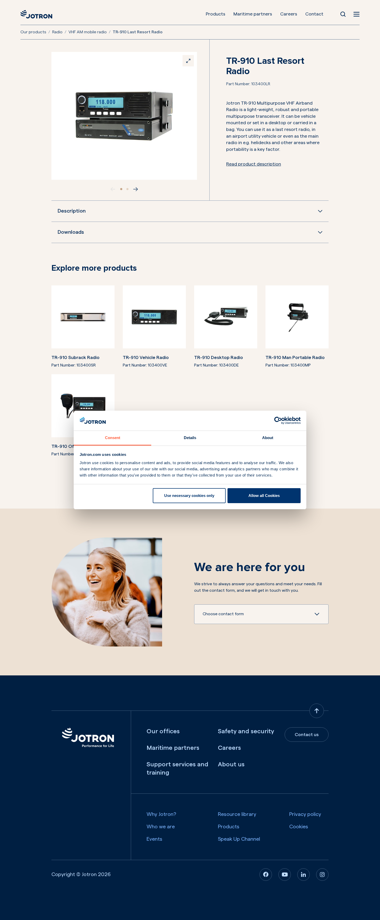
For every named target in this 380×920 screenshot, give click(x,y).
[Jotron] (36, 14)
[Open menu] (356, 14)
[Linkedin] (303, 874)
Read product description (253, 164)
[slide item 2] (127, 189)
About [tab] (267, 437)
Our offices (163, 731)
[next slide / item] (136, 189)
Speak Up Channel (239, 839)
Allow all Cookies (264, 495)
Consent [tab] (112, 437)
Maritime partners (252, 14)
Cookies (298, 826)
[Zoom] (188, 60)
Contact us (307, 734)
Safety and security (246, 731)
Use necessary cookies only (189, 495)
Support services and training (177, 768)
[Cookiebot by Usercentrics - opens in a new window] (278, 420)
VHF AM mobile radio (88, 32)
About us (231, 764)
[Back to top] (316, 711)
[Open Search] (343, 14)
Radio (57, 32)
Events (154, 839)
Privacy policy (305, 814)
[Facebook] (266, 874)
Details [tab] (190, 437)
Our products (33, 32)
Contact (314, 14)
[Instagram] (322, 874)
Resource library (237, 814)
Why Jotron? (161, 814)
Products (215, 14)
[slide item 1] (121, 189)
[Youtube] (284, 874)
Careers (288, 14)
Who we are (161, 826)
